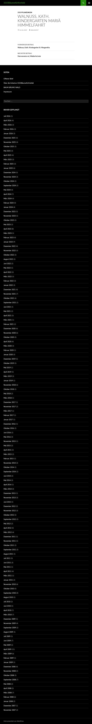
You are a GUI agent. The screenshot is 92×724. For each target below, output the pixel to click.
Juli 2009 (7, 636)
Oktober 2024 (9, 181)
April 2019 (7, 372)
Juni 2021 (7, 307)
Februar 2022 (9, 281)
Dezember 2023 (9, 212)
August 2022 (8, 259)
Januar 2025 (8, 168)
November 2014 (10, 463)
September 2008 (10, 680)
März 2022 (8, 277)
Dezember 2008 (9, 667)
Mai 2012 (7, 524)
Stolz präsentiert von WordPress (14, 721)
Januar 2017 (8, 420)
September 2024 (10, 186)
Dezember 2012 (9, 506)
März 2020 (8, 346)
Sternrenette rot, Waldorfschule (29, 55)
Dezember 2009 (9, 619)
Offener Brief (8, 79)
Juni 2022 (7, 264)
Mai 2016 (7, 437)
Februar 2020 (9, 350)
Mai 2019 (7, 368)
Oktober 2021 (9, 298)
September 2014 (10, 472)
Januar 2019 (8, 381)
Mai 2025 (7, 151)
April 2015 (7, 450)
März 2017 (8, 411)
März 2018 (8, 398)
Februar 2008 (9, 697)
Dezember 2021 (9, 290)
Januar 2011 (8, 580)
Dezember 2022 (9, 246)
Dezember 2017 (9, 402)
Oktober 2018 (9, 389)
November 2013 (10, 498)
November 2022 (10, 251)
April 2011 (7, 571)
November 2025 (10, 142)
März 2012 (8, 532)
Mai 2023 (7, 225)
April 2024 (7, 194)
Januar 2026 (8, 133)
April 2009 (7, 649)
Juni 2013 (7, 502)
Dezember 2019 (9, 359)
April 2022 (7, 272)
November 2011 (10, 541)
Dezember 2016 (9, 424)
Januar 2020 (8, 355)
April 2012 (7, 528)
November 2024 (10, 177)
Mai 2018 (7, 394)
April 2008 (7, 688)
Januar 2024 (8, 207)
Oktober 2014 (9, 467)
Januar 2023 (8, 242)
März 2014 (8, 489)
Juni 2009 (7, 641)
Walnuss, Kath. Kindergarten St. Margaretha (34, 46)
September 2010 (10, 593)
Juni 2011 (7, 563)
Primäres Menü (89, 3)
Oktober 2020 (9, 337)
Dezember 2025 (9, 138)
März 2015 (8, 454)
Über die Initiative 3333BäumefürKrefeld (19, 83)
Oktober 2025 (9, 146)
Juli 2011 (7, 558)
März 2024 (8, 199)
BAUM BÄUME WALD (12, 87)
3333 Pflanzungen (25, 12)
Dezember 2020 (9, 329)
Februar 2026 (9, 129)
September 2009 (10, 628)
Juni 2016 (7, 433)
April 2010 (7, 610)
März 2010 (8, 615)
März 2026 (8, 125)
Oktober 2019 (9, 363)
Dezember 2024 (9, 173)
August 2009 (8, 632)
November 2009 (10, 623)
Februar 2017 (9, 415)
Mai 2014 (7, 480)
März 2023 (8, 233)
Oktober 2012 (9, 515)
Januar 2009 (8, 662)
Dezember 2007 (9, 706)
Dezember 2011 (9, 537)
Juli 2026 (7, 116)
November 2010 (10, 584)
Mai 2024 (7, 190)
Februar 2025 (9, 164)
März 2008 (8, 693)
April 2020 (7, 342)
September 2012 (10, 519)
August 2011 (8, 554)
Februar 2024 (9, 203)
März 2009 (8, 654)
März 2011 (8, 576)
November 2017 (10, 407)
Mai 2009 (7, 645)
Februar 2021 (9, 324)
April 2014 (7, 485)
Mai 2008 (7, 684)
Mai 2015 (7, 446)
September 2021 (10, 303)
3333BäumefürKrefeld (14, 3)
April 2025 (7, 155)
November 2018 (10, 385)
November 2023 (10, 216)
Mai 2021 (7, 311)
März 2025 (8, 160)
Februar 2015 (9, 459)
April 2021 (7, 316)
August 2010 (8, 597)
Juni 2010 (7, 606)
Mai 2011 (7, 567)
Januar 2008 (8, 701)
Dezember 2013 (9, 493)
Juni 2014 (7, 476)
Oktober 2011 (9, 545)
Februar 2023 (9, 238)
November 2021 (10, 294)
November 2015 (10, 441)
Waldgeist (35, 30)
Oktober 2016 (9, 428)
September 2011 (10, 550)
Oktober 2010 (9, 589)
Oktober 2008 (9, 675)
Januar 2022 (8, 285)
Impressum (8, 92)
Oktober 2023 (9, 220)
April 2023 (7, 229)
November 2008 (10, 671)
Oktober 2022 (9, 255)
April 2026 (7, 120)
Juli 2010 (7, 602)
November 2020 (10, 333)
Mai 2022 (7, 268)
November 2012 (10, 511)
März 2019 (8, 376)
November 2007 (10, 710)
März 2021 (8, 320)
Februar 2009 (9, 658)
